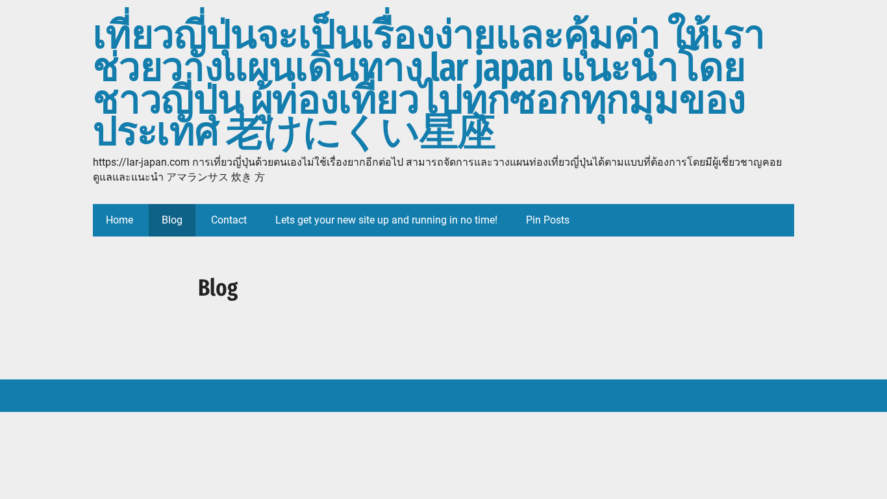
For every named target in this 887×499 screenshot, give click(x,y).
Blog (172, 220)
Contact (229, 220)
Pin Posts (547, 220)
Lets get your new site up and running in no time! (386, 220)
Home (119, 220)
